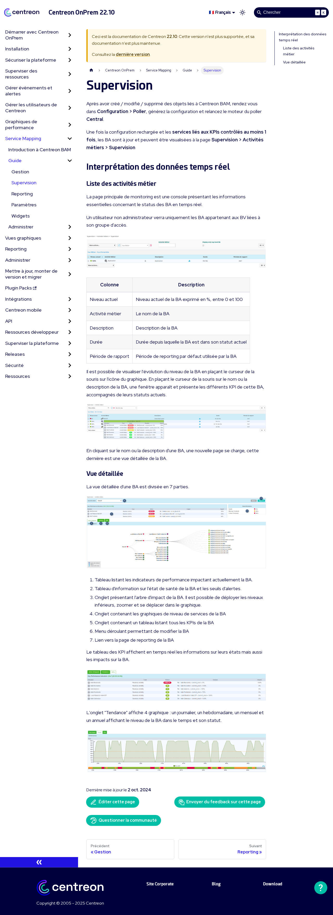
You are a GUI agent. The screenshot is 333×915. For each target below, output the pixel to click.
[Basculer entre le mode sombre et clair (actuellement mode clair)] (242, 12)
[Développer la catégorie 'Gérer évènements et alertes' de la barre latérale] (69, 91)
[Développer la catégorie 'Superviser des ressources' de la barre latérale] (69, 74)
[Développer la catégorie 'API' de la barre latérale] (69, 321)
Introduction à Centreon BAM (39, 150)
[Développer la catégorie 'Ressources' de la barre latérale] (69, 376)
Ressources (17, 376)
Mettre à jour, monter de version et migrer (31, 274)
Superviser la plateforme (32, 343)
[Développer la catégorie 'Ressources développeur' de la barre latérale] (69, 332)
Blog (216, 883)
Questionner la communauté (128, 820)
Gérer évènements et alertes (28, 91)
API (8, 321)
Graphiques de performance (21, 124)
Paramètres (23, 205)
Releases (15, 354)
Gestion (20, 172)
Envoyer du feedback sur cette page (223, 802)
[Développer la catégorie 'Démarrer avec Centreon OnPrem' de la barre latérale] (69, 35)
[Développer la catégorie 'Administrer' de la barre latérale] (69, 227)
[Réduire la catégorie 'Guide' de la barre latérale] (69, 161)
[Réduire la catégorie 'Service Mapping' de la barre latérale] (69, 139)
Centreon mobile (23, 310)
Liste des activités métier (299, 51)
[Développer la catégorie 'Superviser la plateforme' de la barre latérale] (69, 343)
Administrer (20, 227)
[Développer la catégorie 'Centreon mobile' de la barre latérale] (69, 310)
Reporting (22, 194)
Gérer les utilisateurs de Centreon (31, 108)
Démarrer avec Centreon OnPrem (32, 35)
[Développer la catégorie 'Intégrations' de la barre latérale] (69, 299)
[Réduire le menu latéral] (39, 862)
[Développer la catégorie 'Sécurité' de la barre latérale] (69, 365)
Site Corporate (160, 883)
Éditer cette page (117, 802)
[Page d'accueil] (91, 70)
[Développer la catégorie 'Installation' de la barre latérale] (69, 49)
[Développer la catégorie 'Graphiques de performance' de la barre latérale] (69, 125)
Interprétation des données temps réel (302, 37)
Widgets (20, 216)
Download (272, 883)
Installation (17, 49)
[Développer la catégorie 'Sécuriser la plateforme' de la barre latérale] (69, 60)
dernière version (133, 54)
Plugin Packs (18, 288)
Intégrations (18, 299)
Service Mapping (23, 138)
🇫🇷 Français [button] (220, 12)
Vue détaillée (294, 62)
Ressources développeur (32, 332)
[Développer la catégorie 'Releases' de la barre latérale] (69, 354)
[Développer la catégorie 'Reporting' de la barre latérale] (69, 249)
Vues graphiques (23, 238)
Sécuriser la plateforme (30, 60)
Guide (15, 160)
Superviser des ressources (21, 74)
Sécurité (14, 365)
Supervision (23, 183)
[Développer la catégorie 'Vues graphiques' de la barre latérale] (69, 238)
